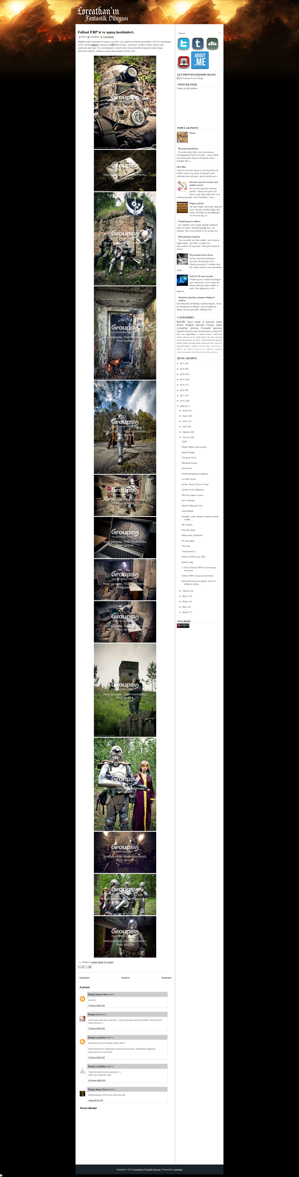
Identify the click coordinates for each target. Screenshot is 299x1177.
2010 (182, 400)
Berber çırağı (187, 562)
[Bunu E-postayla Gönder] (79, 967)
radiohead (217, 334)
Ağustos (187, 431)
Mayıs (186, 596)
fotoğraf (189, 325)
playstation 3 (192, 334)
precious (205, 343)
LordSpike (101, 1066)
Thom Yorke (201, 340)
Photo (192, 132)
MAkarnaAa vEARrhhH (192, 535)
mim (183, 334)
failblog (180, 343)
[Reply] (91, 994)
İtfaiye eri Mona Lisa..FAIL (194, 556)
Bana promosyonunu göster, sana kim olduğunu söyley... (199, 582)
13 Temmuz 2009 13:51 (97, 1080)
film (220, 331)
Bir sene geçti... (189, 540)
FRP (112, 45)
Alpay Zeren (102, 1089)
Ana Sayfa (205, 26)
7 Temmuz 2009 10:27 (96, 1057)
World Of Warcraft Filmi (192, 505)
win (203, 352)
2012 (182, 390)
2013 (182, 384)
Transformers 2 (216, 346)
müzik (179, 340)
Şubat (185, 612)
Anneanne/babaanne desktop (195, 473)
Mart (185, 606)
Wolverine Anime (189, 462)
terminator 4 (186, 346)
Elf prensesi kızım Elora (201, 254)
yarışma (188, 340)
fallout (100, 962)
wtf (184, 340)
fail (199, 331)
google (192, 343)
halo (212, 337)
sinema (194, 328)
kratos (198, 343)
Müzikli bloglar (188, 452)
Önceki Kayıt (166, 977)
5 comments (108, 37)
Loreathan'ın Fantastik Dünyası (147, 1169)
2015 (182, 374)
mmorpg (218, 337)
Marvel (186, 337)
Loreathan (101, 1037)
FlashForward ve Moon (189, 221)
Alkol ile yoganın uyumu (192, 495)
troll (200, 352)
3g (194, 340)
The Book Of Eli (189, 457)
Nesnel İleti (101, 994)
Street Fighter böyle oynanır (194, 446)
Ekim (185, 421)
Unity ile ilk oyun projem (201, 276)
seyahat (180, 331)
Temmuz (187, 437)
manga (210, 325)
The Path (186, 546)
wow (195, 331)
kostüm (110, 962)
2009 (182, 405)
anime (180, 325)
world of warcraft (204, 321)
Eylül (185, 426)
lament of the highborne (204, 349)
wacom (195, 346)
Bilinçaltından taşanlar (189, 236)
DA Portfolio (187, 524)
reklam (180, 337)
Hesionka (189, 331)
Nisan (185, 601)
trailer (219, 325)
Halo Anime (187, 468)
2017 (182, 363)
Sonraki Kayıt (84, 977)
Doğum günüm (197, 203)
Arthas (202, 334)
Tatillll (184, 441)
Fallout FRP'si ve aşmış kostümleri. (106, 32)
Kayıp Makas (188, 510)
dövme (219, 340)
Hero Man (181, 166)
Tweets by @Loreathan (187, 88)
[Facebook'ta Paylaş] (90, 967)
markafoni (218, 349)
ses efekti (195, 352)
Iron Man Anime (189, 478)
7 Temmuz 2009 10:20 (96, 1005)
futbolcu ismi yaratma (185, 349)
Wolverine (211, 340)
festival (204, 337)
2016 (182, 368)
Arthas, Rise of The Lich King (195, 484)
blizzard (200, 325)
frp (105, 962)
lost (178, 334)
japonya (217, 328)
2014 (182, 379)
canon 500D (195, 337)
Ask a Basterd (188, 500)
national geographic (184, 352)
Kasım (186, 415)
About (217, 26)
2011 (182, 395)
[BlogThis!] (82, 967)
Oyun (190, 321)
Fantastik (206, 328)
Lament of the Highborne (193, 489)
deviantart (206, 331)
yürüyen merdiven (211, 352)
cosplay (94, 962)
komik (181, 321)
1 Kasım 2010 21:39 (95, 1100)
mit (97, 1014)
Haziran (186, 590)
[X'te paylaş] (86, 967)
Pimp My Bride (204, 346)
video (219, 321)
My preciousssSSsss (188, 148)
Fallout (94, 45)
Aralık (185, 410)
